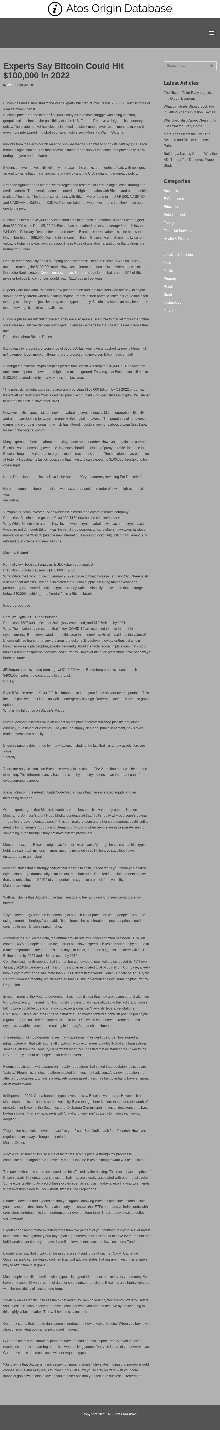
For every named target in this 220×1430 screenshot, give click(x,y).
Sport (168, 294)
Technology (172, 302)
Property (170, 278)
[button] (212, 33)
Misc (167, 263)
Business (171, 191)
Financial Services (178, 231)
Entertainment (174, 214)
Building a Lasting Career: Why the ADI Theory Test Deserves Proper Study (190, 159)
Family (169, 223)
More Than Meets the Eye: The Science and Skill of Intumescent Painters (188, 140)
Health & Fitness (176, 239)
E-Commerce (174, 199)
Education (171, 207)
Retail (168, 286)
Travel (168, 310)
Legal (168, 246)
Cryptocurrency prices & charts (63, 272)
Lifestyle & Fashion (178, 254)
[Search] (212, 65)
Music (168, 271)
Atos (10, 85)
